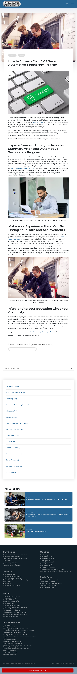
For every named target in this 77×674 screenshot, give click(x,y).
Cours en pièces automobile (48, 585)
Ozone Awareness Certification (12, 565)
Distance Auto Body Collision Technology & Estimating (18, 631)
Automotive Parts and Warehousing (13, 578)
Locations (9, 417)
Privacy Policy (31, 663)
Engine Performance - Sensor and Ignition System (17, 645)
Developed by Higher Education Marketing (63, 663)
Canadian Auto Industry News (16, 405)
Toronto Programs (12, 466)
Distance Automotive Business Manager (14, 632)
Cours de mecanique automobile (49, 580)
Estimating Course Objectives (11, 647)
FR (67, 4)
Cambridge (10, 399)
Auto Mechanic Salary (46, 564)
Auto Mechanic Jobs (45, 560)
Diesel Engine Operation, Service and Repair (15, 629)
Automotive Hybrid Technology (12, 602)
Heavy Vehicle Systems (9, 650)
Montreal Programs (13, 429)
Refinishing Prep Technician (10, 616)
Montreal (29, 497)
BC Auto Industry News (14, 393)
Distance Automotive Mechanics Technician (15, 634)
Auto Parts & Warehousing (10, 600)
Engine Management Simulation (12, 641)
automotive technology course (19, 344)
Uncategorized (11, 472)
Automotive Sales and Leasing (11, 585)
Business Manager (8, 583)
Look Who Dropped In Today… (16, 423)
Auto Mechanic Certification (48, 558)
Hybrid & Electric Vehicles (10, 652)
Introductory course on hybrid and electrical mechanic (55, 571)
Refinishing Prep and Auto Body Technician (15, 614)
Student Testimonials (13, 454)
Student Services (12, 448)
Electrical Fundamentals (9, 640)
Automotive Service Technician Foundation (15, 555)
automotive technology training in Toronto (22, 349)
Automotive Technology (10, 564)
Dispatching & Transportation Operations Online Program (19, 636)
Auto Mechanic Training (46, 565)
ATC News (12, 55)
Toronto (21, 55)
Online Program (11, 435)
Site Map (24, 663)
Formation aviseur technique (48, 582)
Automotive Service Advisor (11, 562)
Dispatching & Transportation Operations (52, 569)
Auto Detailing (7, 560)
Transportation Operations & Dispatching (15, 558)
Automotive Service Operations (12, 556)
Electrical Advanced (8, 638)
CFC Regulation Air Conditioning (12, 611)
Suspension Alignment (9, 654)
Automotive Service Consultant (11, 603)
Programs (9, 441)
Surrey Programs (12, 460)
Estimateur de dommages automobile (51, 583)
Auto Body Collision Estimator (11, 596)
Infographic (10, 411)
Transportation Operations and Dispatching (15, 580)
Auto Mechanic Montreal (47, 562)
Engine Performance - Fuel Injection (13, 643)
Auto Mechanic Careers (46, 556)
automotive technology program (42, 344)
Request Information (37, 670)
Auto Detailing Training (9, 598)
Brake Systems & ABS (9, 627)
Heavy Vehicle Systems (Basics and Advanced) (16, 649)
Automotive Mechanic (9, 574)
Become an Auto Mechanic (47, 567)
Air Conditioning (7, 625)
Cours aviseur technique (47, 587)
